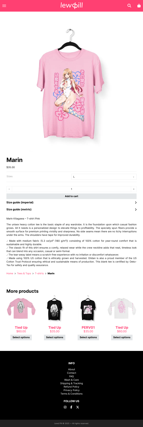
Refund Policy (71, 386)
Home (9, 273)
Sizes (10, 176)
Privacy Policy (72, 390)
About (71, 369)
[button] (132, 26)
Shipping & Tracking (71, 383)
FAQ (71, 376)
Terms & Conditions (71, 393)
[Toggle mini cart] (139, 6)
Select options (21, 337)
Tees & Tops (24, 273)
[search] (129, 6)
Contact (71, 372)
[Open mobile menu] (4, 6)
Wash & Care (71, 379)
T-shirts (39, 273)
